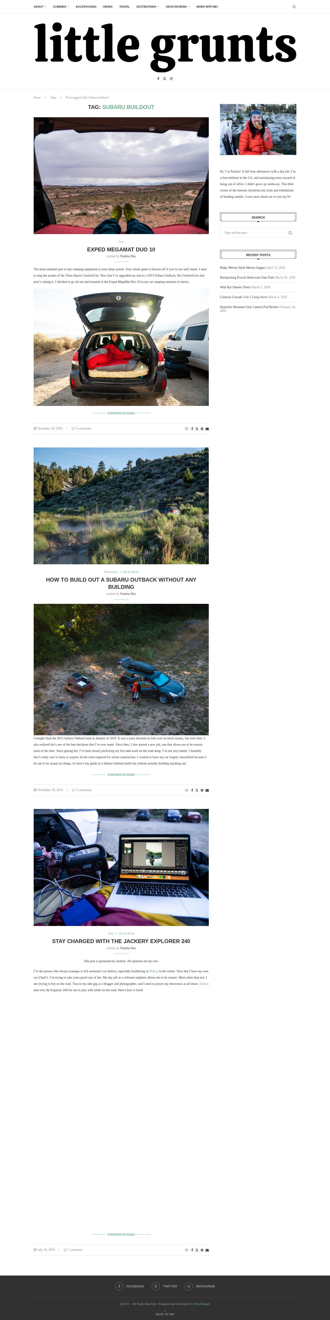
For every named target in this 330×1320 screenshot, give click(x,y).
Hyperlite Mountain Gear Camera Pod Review (249, 307)
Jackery (204, 984)
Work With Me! (207, 6)
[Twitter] (164, 78)
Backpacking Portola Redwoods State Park (247, 277)
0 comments (83, 428)
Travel (124, 6)
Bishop (153, 971)
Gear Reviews (176, 6)
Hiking (107, 6)
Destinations (146, 6)
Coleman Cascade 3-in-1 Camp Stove (243, 297)
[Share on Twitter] (196, 429)
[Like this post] (186, 429)
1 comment (75, 1249)
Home (37, 97)
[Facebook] (158, 78)
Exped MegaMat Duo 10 (121, 249)
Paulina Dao (128, 256)
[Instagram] (171, 78)
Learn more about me (259, 196)
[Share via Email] (207, 429)
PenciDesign (202, 1304)
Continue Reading (121, 413)
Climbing (59, 6)
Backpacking (86, 6)
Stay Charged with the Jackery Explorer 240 (121, 941)
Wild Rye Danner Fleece (235, 287)
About (38, 6)
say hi (286, 196)
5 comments (84, 790)
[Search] (294, 6)
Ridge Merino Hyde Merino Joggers (243, 267)
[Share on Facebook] (192, 429)
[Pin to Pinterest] (202, 429)
